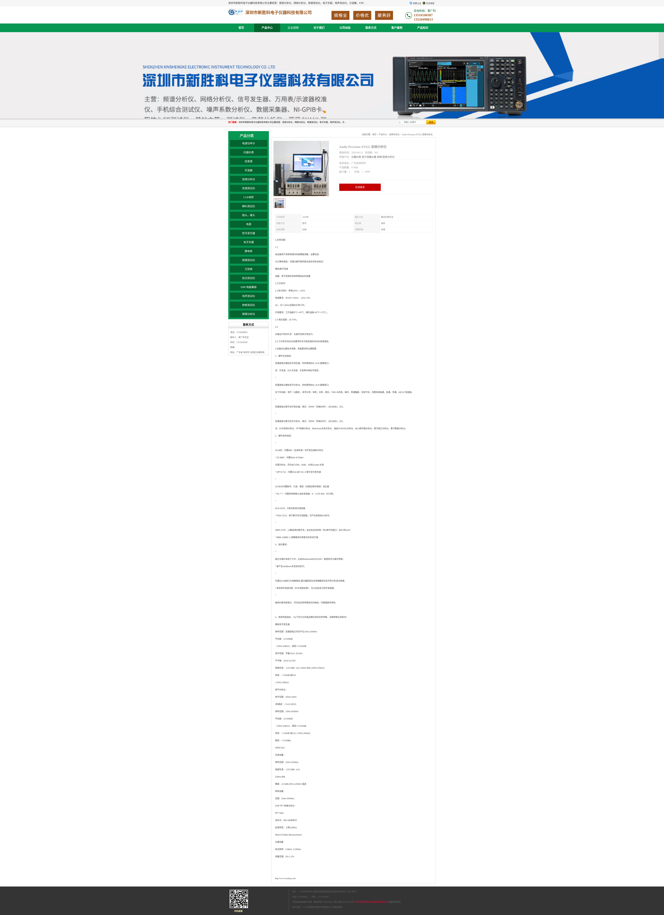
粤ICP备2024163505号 (344, 902)
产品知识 (422, 27)
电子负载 (248, 242)
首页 (241, 27)
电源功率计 (248, 143)
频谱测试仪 (248, 260)
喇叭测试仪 (248, 206)
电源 (248, 224)
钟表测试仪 (248, 305)
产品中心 (267, 27)
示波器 (248, 170)
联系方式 (370, 27)
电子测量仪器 (369, 157)
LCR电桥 (248, 197)
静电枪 (248, 251)
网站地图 (338, 907)
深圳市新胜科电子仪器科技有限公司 (371, 902)
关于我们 (319, 27)
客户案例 (396, 27)
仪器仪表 (248, 152)
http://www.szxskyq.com (285, 878)
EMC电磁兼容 (249, 287)
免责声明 (318, 907)
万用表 (248, 269)
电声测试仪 (248, 296)
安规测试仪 (248, 188)
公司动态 (345, 27)
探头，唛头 (248, 215)
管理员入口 (328, 907)
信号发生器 (248, 233)
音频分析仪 (248, 179)
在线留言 (360, 187)
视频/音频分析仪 (386, 157)
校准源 (248, 161)
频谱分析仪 (248, 314)
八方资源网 (308, 907)
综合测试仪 (248, 278)
